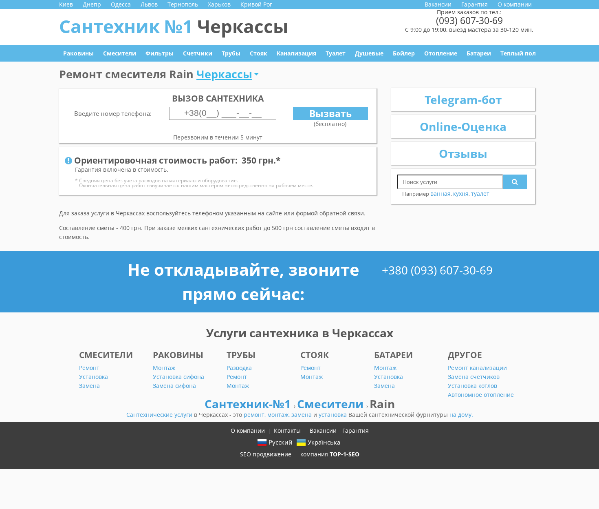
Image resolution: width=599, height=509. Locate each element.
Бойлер (404, 53)
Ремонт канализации (477, 368)
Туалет (336, 53)
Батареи (479, 53)
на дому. (461, 414)
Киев (66, 4)
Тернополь (182, 4)
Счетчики (197, 53)
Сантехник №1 (173, 26)
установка (333, 414)
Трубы (231, 53)
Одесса (121, 4)
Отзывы (463, 153)
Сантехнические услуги (160, 414)
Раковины (78, 53)
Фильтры (159, 53)
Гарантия (474, 4)
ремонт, (255, 414)
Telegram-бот (463, 99)
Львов (149, 4)
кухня (461, 193)
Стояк (258, 53)
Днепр (92, 4)
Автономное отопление (481, 394)
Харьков (219, 4)
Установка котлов (472, 385)
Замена (89, 385)
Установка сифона (178, 377)
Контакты (287, 430)
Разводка (239, 368)
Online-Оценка (463, 126)
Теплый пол (518, 53)
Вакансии (438, 4)
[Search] (515, 182)
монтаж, (279, 414)
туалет (480, 193)
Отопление (440, 53)
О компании (515, 4)
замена (302, 414)
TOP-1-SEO (344, 454)
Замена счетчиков (474, 377)
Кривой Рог (256, 4)
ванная (440, 193)
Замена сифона (174, 385)
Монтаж (164, 368)
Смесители (119, 53)
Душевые (369, 53)
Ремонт (89, 368)
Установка (93, 377)
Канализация (296, 53)
